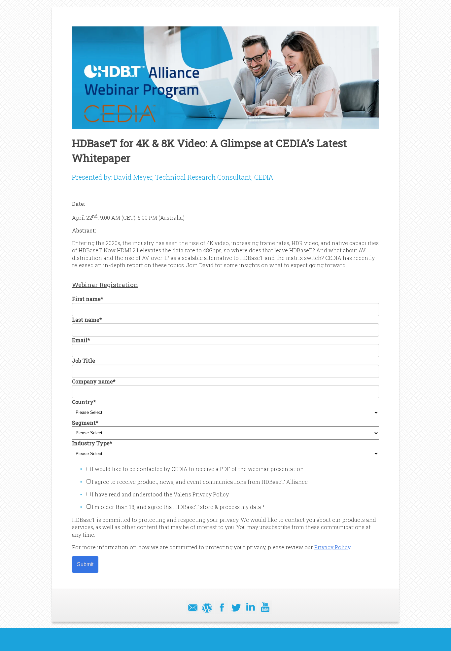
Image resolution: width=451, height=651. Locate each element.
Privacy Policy (332, 547)
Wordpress (207, 607)
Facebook (221, 607)
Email (192, 607)
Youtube (265, 607)
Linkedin (250, 607)
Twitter (236, 607)
